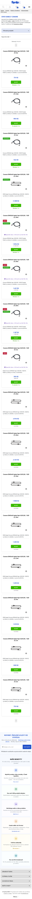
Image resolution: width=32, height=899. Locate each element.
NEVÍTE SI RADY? (6, 886)
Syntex (2, 10)
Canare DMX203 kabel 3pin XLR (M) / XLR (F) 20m (16, 304)
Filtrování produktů (8, 30)
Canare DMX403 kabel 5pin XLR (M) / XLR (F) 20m (16, 434)
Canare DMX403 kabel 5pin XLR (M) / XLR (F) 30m (16, 175)
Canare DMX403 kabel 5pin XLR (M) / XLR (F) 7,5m (16, 557)
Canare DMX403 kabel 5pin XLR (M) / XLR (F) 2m (16, 680)
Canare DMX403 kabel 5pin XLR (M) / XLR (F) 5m (16, 598)
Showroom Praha (7, 881)
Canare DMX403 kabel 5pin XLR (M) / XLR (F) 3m (16, 639)
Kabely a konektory (15, 10)
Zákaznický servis (7, 871)
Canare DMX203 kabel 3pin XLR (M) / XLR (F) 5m (16, 52)
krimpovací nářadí (18, 24)
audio (9, 21)
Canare (7, 10)
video (13, 21)
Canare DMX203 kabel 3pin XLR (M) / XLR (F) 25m (16, 260)
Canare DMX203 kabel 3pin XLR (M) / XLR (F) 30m (16, 216)
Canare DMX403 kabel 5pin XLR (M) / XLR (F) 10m (16, 516)
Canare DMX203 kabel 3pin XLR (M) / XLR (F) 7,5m (16, 93)
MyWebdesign (24, 893)
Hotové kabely (24, 10)
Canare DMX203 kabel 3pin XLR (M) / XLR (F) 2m (16, 134)
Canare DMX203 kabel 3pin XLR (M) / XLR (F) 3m (16, 349)
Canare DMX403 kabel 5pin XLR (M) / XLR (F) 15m (16, 475)
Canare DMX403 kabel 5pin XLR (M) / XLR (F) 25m (16, 393)
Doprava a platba (7, 876)
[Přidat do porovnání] (26, 65)
